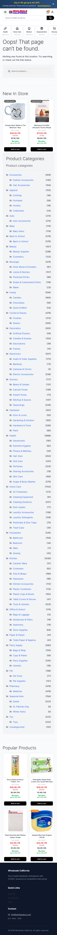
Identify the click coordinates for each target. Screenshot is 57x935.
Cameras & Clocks (22, 369)
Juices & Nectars (21, 272)
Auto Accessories (21, 221)
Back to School (17, 236)
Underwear (18, 210)
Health (13, 435)
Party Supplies (20, 660)
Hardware (14, 410)
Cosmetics (18, 256)
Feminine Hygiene (22, 445)
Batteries (17, 364)
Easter (16, 701)
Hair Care (18, 456)
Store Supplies (20, 630)
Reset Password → (44, 6)
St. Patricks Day (21, 706)
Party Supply (16, 645)
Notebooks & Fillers (23, 619)
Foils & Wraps (19, 573)
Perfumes (18, 466)
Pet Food (17, 676)
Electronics (15, 353)
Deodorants (19, 440)
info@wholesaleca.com (21, 914)
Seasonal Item (17, 696)
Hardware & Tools (22, 425)
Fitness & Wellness (22, 451)
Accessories (16, 175)
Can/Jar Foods (20, 389)
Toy (11, 716)
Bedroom (17, 543)
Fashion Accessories (23, 180)
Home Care (15, 486)
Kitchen (13, 558)
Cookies (17, 318)
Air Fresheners (20, 492)
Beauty (13, 246)
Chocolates (18, 302)
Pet (11, 670)
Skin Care (18, 476)
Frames (16, 348)
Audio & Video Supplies (24, 359)
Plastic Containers (22, 589)
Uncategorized (17, 727)
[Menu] (5, 12)
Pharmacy (14, 686)
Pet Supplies (19, 681)
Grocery (14, 379)
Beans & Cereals (21, 384)
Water (16, 287)
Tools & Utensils (21, 604)
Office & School (17, 609)
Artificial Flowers (21, 333)
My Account (13, 898)
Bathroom (18, 538)
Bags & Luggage (21, 614)
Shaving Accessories (23, 471)
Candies (17, 297)
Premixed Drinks (21, 277)
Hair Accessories (21, 185)
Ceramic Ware (20, 563)
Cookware (18, 568)
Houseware (15, 532)
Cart (10, 902)
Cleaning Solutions (22, 502)
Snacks (16, 323)
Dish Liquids (19, 507)
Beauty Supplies (21, 251)
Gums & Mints (20, 307)
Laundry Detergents (23, 517)
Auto (12, 216)
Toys (15, 722)
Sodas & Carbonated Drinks (27, 282)
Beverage (14, 262)
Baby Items (18, 231)
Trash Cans (18, 527)
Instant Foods (20, 394)
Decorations (19, 343)
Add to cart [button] (15, 149)
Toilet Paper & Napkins (24, 640)
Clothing (17, 195)
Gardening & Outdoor (23, 420)
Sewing (16, 553)
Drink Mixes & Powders (24, 267)
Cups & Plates (20, 655)
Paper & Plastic (17, 635)
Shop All (11, 894)
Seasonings (18, 405)
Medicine (17, 691)
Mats (15, 548)
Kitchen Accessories (23, 584)
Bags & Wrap (19, 650)
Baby (12, 226)
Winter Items (19, 711)
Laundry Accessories (23, 512)
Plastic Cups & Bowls (23, 594)
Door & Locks (20, 415)
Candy (13, 292)
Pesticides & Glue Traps (25, 522)
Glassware (18, 578)
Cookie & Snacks (18, 313)
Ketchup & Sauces (22, 399)
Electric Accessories (23, 374)
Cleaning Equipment (23, 497)
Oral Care (18, 461)
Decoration (15, 328)
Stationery (18, 624)
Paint (15, 430)
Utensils (17, 665)
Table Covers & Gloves (24, 599)
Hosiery (17, 205)
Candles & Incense (22, 338)
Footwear (17, 200)
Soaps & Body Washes (24, 481)
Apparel (13, 190)
